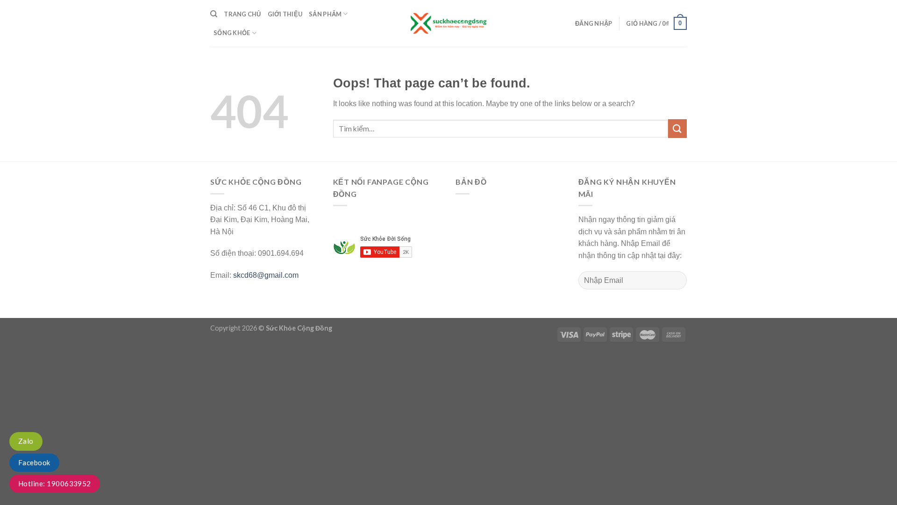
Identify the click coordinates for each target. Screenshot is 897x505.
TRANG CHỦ (242, 14)
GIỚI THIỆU (285, 14)
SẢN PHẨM (325, 14)
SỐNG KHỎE (232, 32)
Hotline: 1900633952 (54, 483)
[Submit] (677, 128)
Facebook (34, 462)
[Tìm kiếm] (213, 14)
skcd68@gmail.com (266, 275)
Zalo (26, 441)
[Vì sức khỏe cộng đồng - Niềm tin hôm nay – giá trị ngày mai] (448, 23)
